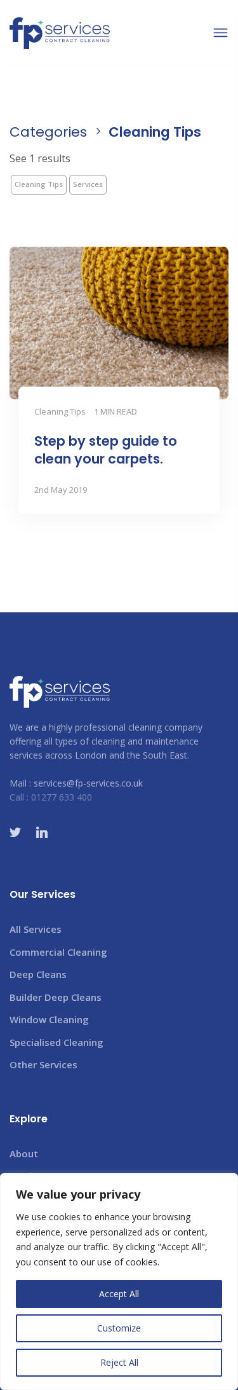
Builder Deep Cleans (56, 997)
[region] (119, 1281)
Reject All (119, 1362)
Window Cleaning (49, 1019)
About (24, 1153)
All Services (36, 929)
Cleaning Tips (39, 184)
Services (88, 184)
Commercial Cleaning (58, 952)
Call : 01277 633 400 (51, 797)
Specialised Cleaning (56, 1042)
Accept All (119, 1294)
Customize (119, 1328)
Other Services (43, 1064)
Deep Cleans (38, 974)
